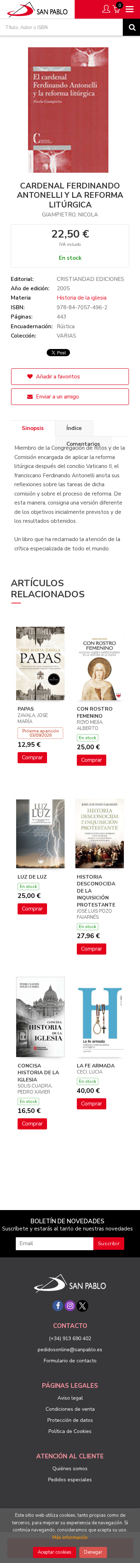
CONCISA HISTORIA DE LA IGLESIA (38, 1072)
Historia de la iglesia (82, 297)
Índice (74, 428)
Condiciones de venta (70, 1409)
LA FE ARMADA (96, 1065)
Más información (70, 1537)
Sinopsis (33, 428)
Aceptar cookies (54, 1552)
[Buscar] (131, 27)
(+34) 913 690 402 (70, 1338)
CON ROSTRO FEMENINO (95, 713)
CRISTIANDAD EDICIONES (90, 279)
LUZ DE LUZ (32, 877)
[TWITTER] (82, 1305)
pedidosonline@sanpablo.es (70, 1349)
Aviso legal (70, 1398)
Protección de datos (70, 1420)
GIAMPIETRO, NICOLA (70, 214)
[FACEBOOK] (57, 1305)
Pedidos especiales (70, 1479)
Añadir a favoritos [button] (57, 377)
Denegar (93, 1552)
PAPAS (26, 709)
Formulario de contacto (70, 1360)
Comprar (32, 757)
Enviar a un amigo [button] (56, 397)
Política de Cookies (70, 1431)
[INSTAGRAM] (70, 1305)
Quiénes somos (70, 1468)
